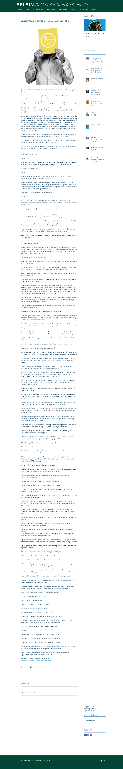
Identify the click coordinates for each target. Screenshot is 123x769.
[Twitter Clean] (101, 761)
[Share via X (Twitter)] (26, 667)
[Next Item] (102, 24)
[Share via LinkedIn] (31, 667)
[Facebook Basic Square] (85, 735)
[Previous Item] (87, 24)
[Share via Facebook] (22, 667)
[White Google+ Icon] (105, 761)
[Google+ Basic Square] (91, 735)
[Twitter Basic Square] (88, 735)
